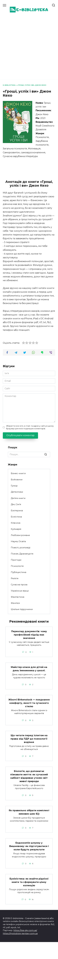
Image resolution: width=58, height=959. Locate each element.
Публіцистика (18, 572)
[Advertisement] (29, 47)
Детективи (17, 492)
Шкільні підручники (22, 609)
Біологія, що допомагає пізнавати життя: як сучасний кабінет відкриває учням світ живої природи (29, 776)
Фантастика (17, 597)
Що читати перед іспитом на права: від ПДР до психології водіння (29, 738)
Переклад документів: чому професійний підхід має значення (29, 634)
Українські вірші (20, 590)
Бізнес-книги (18, 473)
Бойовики (17, 479)
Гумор (14, 485)
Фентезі (15, 603)
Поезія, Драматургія (22, 553)
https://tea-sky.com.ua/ (25, 930)
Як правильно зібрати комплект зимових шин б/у (29, 812)
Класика (15, 522)
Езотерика (17, 510)
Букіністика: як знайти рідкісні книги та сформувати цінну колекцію (29, 882)
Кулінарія (16, 529)
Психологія (17, 566)
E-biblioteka (9, 85)
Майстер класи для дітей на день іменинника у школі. (29, 669)
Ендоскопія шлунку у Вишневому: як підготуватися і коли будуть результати (29, 846)
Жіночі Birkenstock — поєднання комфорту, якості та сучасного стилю (29, 703)
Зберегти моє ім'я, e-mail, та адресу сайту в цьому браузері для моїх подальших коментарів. (30, 427)
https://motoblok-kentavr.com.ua (20, 933)
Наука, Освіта (18, 541)
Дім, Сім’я (16, 504)
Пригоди (16, 560)
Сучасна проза (19, 584)
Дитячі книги (18, 498)
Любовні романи (20, 535)
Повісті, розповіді (20, 547)
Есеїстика (16, 516)
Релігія (14, 578)
